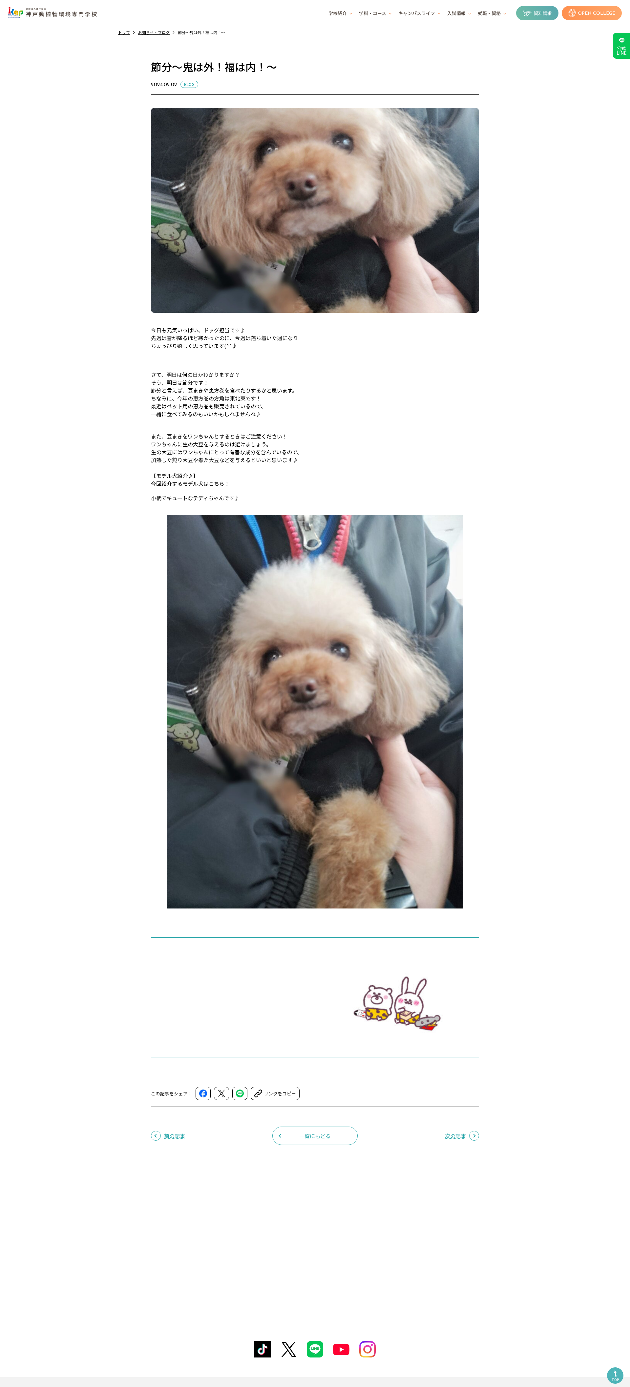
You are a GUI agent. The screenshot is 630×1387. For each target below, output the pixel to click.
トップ (124, 32)
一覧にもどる (315, 1136)
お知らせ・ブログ (154, 32)
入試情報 (456, 13)
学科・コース (372, 13)
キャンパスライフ (416, 13)
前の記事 (174, 1136)
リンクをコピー (280, 1093)
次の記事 (455, 1136)
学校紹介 (337, 13)
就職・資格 (489, 13)
